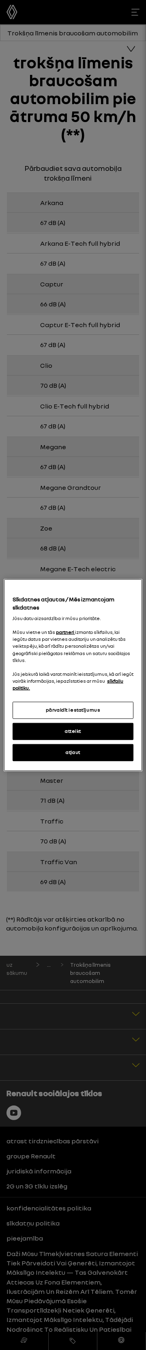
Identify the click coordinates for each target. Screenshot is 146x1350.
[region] (73, 675)
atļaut (73, 752)
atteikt (73, 731)
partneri (65, 632)
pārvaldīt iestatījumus (73, 710)
